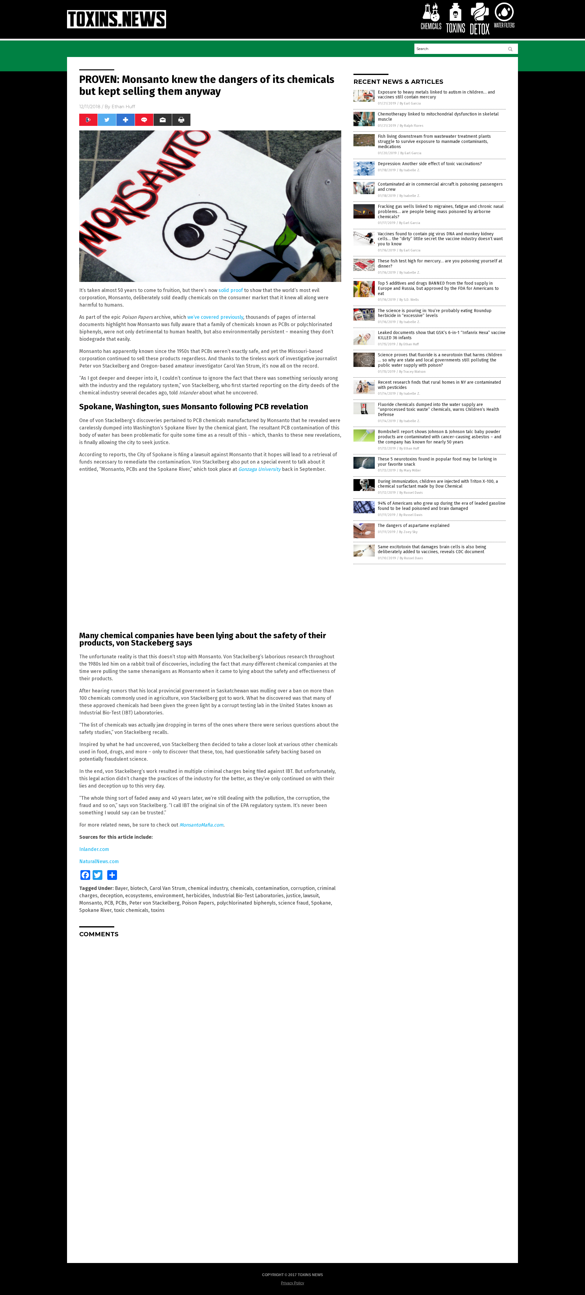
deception (111, 895)
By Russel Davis (411, 493)
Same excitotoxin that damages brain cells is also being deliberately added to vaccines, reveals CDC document (432, 549)
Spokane (321, 903)
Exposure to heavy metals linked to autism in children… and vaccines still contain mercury (436, 95)
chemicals (241, 888)
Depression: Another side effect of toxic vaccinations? (430, 163)
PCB (108, 903)
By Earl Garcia (410, 103)
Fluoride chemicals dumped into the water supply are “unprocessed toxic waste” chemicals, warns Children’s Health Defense (438, 410)
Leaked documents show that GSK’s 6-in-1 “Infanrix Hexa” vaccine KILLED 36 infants (441, 335)
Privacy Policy (292, 1283)
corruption (303, 888)
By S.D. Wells (409, 300)
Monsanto (90, 903)
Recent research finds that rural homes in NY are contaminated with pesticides (439, 385)
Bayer (121, 888)
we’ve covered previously (215, 317)
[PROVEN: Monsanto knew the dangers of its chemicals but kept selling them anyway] (116, 27)
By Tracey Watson (412, 372)
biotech (138, 888)
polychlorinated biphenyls (246, 903)
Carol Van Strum (168, 888)
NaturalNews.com (99, 861)
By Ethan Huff (409, 344)
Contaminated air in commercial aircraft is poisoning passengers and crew (440, 187)
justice (293, 895)
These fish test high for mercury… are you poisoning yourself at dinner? (440, 263)
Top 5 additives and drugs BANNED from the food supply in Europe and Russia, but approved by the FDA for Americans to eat (438, 288)
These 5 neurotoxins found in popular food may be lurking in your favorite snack (437, 462)
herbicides (198, 895)
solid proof (230, 290)
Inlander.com (94, 849)
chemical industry (208, 888)
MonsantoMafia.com (201, 825)
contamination (271, 888)
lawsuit (311, 895)
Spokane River (95, 910)
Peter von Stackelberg (154, 903)
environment (168, 895)
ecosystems (138, 895)
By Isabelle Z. (409, 170)
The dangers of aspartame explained (413, 525)
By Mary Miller (410, 470)
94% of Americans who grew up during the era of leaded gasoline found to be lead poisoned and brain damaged (441, 506)
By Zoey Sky (408, 532)
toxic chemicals (131, 910)
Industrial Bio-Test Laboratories (248, 895)
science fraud (293, 903)
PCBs (121, 903)
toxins (158, 910)
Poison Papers (198, 903)
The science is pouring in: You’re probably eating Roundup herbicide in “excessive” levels (434, 313)
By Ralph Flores (411, 126)
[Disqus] (210, 1018)
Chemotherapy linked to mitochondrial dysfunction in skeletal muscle (438, 117)
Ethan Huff (123, 106)
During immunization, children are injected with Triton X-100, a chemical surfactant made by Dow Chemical (438, 484)
